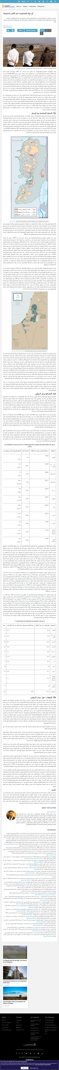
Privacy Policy (5, 1025)
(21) (15, 621)
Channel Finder (20, 1029)
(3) (6, 128)
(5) (52, 254)
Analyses (25, 6)
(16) (22, 599)
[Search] (19, 1)
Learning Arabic (34, 1028)
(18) (44, 607)
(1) (14, 116)
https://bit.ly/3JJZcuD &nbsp (11, 844)
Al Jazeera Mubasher (50, 1025)
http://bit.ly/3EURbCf (21, 911)
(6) (50, 282)
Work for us (19, 1025)
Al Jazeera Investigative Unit (51, 1030)
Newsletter (18, 1027)
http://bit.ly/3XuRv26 (45, 900)
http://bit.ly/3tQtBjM (33, 907)
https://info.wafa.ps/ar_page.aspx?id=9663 (45, 894)
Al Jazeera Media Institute (35, 1024)
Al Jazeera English (49, 1020)
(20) (35, 617)
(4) (17, 221)
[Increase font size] (12, 30)
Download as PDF (31, 30)
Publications (41, 6)
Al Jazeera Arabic (49, 1022)
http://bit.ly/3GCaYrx (38, 925)
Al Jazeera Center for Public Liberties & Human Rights (36, 1038)
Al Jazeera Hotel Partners (35, 1033)
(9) (31, 450)
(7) (26, 351)
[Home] (9, 6)
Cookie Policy (5, 1027)
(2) (55, 124)
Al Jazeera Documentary (51, 1027)
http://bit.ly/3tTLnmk (37, 931)
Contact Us (19, 1020)
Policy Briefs (32, 6)
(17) (19, 601)
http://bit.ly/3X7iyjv (38, 869)
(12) (19, 569)
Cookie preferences (6, 1029)
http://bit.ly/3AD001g (41, 921)
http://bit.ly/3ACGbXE (27, 914)
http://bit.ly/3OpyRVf (21, 903)
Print (20, 30)
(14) (27, 585)
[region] (29, 1065)
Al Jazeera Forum (35, 1030)
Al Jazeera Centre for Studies (36, 1021)
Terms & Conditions (6, 1022)
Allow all (25, 1068)
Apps (17, 1022)
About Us (4, 1020)
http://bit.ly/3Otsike (48, 936)
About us (18, 6)
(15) (42, 596)
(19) (22, 615)
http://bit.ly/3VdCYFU (26, 880)
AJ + (46, 1033)
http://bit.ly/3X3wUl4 (51, 855)
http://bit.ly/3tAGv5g (31, 918)
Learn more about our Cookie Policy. (43, 1064)
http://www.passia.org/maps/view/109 (34, 858)
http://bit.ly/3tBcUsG (34, 865)
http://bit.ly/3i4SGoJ (30, 873)
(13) (22, 576)
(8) (28, 446)
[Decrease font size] (8, 30)
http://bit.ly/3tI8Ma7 (38, 862)
